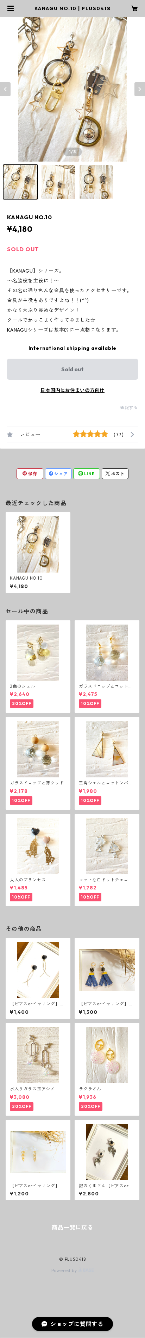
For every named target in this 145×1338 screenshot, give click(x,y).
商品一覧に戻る (72, 1227)
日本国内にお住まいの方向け (72, 390)
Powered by (64, 1270)
